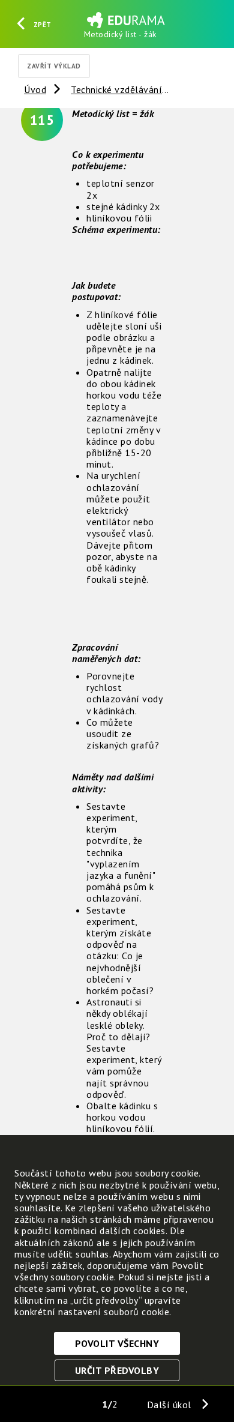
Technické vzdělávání (116, 89)
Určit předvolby (117, 1370)
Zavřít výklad (54, 66)
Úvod (35, 89)
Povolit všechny (117, 1343)
